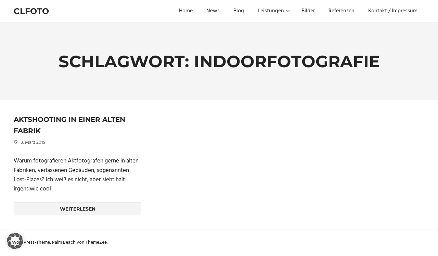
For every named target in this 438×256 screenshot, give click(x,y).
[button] (15, 241)
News (213, 10)
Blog (238, 10)
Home (186, 10)
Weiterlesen (77, 209)
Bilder (308, 10)
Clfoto (31, 11)
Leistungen (271, 10)
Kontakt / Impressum (392, 10)
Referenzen (341, 10)
